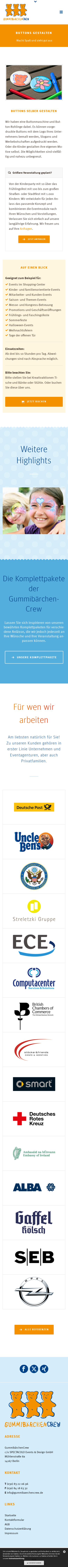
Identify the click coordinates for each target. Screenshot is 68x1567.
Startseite (10, 1515)
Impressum (11, 1533)
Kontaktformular (14, 1520)
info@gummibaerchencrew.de (25, 1492)
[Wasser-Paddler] (55, 501)
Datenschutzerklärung (18, 1528)
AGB (7, 1524)
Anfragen (26, 228)
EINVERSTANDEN (34, 1563)
